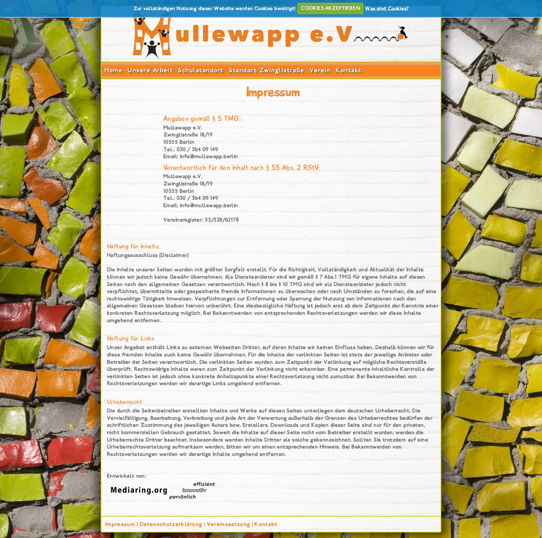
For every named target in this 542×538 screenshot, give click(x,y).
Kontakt (349, 70)
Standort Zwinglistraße (266, 70)
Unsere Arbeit (150, 70)
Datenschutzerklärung (171, 524)
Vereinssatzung (228, 524)
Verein (320, 70)
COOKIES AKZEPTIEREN (330, 8)
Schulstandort (201, 70)
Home (113, 70)
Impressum (120, 524)
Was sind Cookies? (387, 8)
